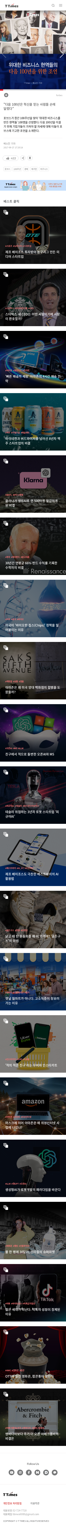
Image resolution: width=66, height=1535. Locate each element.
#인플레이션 (18, 992)
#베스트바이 (10, 868)
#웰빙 (15, 1245)
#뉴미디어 (17, 245)
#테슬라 (18, 805)
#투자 (7, 556)
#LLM (20, 748)
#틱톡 (7, 1303)
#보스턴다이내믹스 (31, 805)
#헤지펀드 (15, 556)
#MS (15, 748)
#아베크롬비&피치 (13, 1427)
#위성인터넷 (26, 1116)
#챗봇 (20, 494)
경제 (26, 168)
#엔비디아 (26, 1427)
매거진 (34, 168)
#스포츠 (8, 245)
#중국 (13, 619)
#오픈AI (8, 748)
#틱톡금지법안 (29, 1303)
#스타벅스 (9, 308)
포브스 (7, 168)
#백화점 (8, 681)
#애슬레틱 (25, 432)
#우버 (19, 1059)
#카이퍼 (16, 1116)
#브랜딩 (24, 930)
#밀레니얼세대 (38, 1427)
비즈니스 (44, 168)
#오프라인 (29, 868)
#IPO (15, 494)
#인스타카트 (10, 1059)
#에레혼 (8, 1245)
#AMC (8, 1370)
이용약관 (34, 1503)
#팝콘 (22, 1370)
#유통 (15, 681)
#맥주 (7, 432)
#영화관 (15, 1370)
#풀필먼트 (17, 370)
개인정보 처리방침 (12, 1503)
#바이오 (20, 619)
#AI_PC (20, 868)
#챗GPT (15, 1183)
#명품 (21, 681)
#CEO (30, 308)
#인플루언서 (24, 1245)
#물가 (26, 992)
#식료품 (26, 1059)
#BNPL (8, 494)
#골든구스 (9, 930)
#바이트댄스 (16, 1303)
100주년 (17, 168)
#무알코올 (15, 432)
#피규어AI (9, 805)
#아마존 (8, 370)
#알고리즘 (25, 556)
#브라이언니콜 (21, 308)
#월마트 (26, 370)
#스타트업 (27, 245)
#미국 (7, 619)
